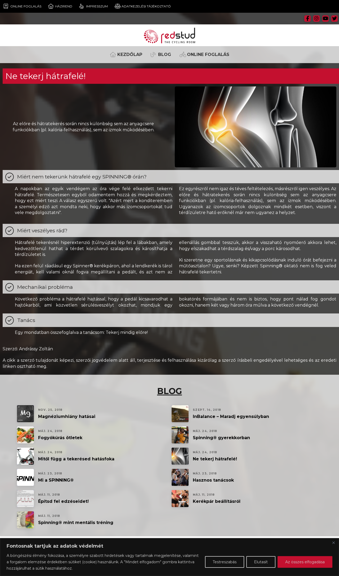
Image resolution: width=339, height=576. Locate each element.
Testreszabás (225, 562)
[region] (169, 557)
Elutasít (261, 562)
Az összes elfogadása (305, 562)
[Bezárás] (333, 542)
